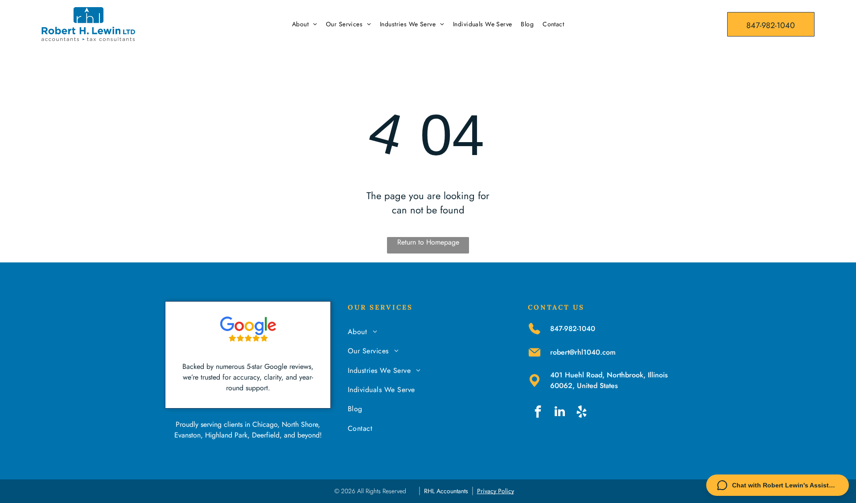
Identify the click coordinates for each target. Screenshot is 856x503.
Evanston (187, 435)
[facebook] (537, 413)
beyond (308, 435)
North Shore (300, 424)
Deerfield (266, 435)
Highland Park (226, 435)
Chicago (264, 424)
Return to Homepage (428, 242)
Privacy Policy (495, 491)
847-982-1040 (572, 328)
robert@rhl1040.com (583, 352)
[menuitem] (304, 24)
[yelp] (581, 413)
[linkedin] (559, 413)
